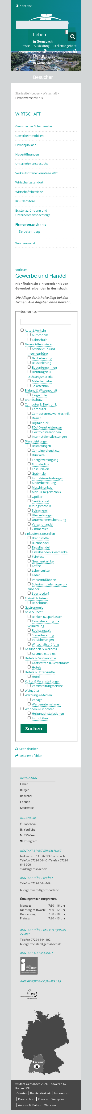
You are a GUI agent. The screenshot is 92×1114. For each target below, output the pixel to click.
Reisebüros (39, 603)
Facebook (30, 824)
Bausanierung (41, 363)
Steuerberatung (43, 635)
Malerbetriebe (42, 381)
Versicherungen (43, 639)
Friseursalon (40, 469)
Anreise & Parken (29, 1105)
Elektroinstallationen (46, 432)
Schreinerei (39, 510)
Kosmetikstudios (43, 653)
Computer (39, 409)
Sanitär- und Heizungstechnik (39, 503)
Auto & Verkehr (35, 330)
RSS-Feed (30, 835)
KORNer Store (25, 201)
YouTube (29, 830)
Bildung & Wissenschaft (41, 390)
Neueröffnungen (27, 154)
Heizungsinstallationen (48, 713)
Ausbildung (42, 46)
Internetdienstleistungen (49, 436)
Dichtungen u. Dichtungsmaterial (40, 374)
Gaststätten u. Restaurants (50, 663)
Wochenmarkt (25, 243)
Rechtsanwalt (41, 630)
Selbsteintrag (29, 231)
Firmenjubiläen (25, 145)
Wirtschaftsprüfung (45, 644)
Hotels (36, 667)
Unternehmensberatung (49, 519)
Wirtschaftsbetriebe (29, 192)
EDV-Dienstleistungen (47, 427)
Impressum (61, 1093)
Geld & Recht (34, 612)
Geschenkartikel (43, 561)
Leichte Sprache (61, 52)
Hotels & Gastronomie (40, 658)
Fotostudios (40, 464)
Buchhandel (40, 543)
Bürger (24, 790)
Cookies (22, 1093)
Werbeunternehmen (46, 704)
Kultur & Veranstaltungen (42, 681)
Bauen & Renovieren (39, 344)
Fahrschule (39, 340)
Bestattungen (41, 446)
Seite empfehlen (31, 755)
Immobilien (40, 718)
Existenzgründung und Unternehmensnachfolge (32, 212)
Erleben (43, 101)
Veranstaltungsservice (47, 686)
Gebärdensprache (29, 52)
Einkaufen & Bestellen (40, 533)
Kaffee (36, 566)
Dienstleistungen (36, 441)
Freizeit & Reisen (36, 598)
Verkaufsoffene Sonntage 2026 (36, 173)
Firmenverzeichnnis (30, 224)
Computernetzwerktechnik (51, 413)
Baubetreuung (42, 358)
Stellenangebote (65, 46)
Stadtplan (57, 1099)
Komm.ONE (22, 1088)
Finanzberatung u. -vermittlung (43, 623)
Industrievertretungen (47, 478)
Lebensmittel (41, 570)
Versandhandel (42, 524)
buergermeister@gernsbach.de (40, 944)
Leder (36, 575)
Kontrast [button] (26, 6)
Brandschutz (33, 399)
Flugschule (39, 395)
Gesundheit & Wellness (41, 649)
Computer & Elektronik (41, 404)
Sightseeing (47, 58)
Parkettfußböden (44, 580)
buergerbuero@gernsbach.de (39, 890)
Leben (43, 37)
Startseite (22, 93)
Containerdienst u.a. (46, 450)
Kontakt (43, 1099)
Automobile (40, 335)
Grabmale (39, 473)
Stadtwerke (45, 119)
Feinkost (38, 556)
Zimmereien (40, 529)
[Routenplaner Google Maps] (46, 1042)
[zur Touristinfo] (46, 966)
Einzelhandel (41, 547)
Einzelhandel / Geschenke (49, 552)
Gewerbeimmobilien (29, 136)
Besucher (43, 80)
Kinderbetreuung (44, 483)
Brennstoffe (40, 538)
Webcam (50, 1105)
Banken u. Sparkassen (47, 617)
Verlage (37, 700)
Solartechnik (40, 386)
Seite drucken (28, 749)
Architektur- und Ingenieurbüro (41, 351)
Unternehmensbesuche (31, 163)
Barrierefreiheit (40, 1093)
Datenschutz (26, 1099)
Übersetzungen (42, 515)
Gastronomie (34, 607)
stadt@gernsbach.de (33, 869)
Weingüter (32, 690)
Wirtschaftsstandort (29, 182)
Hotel (36, 676)
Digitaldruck (40, 423)
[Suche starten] (66, 32)
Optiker (37, 497)
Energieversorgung (45, 460)
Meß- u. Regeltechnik (46, 492)
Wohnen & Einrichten (39, 709)
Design (36, 418)
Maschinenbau (42, 487)
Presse (25, 46)
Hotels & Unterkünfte (40, 672)
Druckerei (38, 455)
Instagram (30, 841)
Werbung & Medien (38, 695)
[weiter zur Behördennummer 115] (46, 994)
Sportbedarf (40, 593)
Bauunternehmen (44, 367)
